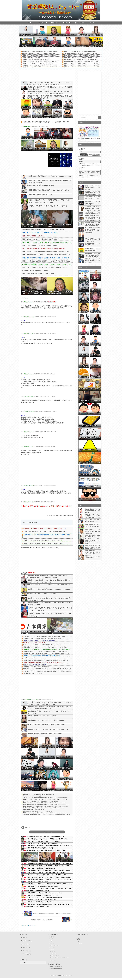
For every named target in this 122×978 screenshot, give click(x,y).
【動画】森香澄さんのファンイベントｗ (32, 673)
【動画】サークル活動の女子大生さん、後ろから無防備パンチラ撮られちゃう (41, 655)
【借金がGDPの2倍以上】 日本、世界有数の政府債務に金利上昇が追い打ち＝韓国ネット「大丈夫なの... (46, 799)
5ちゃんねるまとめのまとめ (56, 968)
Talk (78, 941)
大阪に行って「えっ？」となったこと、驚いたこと (35, 642)
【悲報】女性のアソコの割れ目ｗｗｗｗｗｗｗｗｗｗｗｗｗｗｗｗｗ (42, 543)
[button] (99, 117)
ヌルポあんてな (53, 953)
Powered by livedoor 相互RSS (29, 675)
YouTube (26, 297)
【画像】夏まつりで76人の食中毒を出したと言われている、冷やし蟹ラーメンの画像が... (46, 258)
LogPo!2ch (52, 936)
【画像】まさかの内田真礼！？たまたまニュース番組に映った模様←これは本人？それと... (46, 254)
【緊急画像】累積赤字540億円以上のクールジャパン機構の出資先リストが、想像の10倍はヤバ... (46, 647)
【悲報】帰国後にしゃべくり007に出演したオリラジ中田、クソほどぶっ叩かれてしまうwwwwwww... (45, 806)
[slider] (55, 165)
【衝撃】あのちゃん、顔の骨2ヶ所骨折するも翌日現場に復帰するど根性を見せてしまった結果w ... (46, 649)
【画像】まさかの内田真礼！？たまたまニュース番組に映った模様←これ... (40, 61)
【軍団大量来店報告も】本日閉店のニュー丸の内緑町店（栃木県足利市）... (82, 61)
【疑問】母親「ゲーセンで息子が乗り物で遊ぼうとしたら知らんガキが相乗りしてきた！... (46, 242)
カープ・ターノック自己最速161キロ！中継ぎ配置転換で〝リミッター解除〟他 (43, 248)
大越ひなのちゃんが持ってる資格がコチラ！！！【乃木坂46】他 (37, 811)
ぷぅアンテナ (52, 951)
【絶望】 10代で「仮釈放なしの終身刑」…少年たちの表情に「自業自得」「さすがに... (45, 267)
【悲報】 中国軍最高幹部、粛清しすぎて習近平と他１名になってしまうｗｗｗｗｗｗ (43, 662)
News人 (51, 939)
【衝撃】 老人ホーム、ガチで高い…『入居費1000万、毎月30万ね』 (40, 232)
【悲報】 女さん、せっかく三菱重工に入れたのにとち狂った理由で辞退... (39, 55)
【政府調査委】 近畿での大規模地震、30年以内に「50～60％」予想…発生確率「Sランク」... (45, 638)
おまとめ (52, 943)
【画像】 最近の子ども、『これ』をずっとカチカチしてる (36, 57)
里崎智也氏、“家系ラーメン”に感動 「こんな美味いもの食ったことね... (39, 53)
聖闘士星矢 (45, 547)
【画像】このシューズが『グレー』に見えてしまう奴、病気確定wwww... (39, 64)
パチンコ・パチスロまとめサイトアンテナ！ (59, 957)
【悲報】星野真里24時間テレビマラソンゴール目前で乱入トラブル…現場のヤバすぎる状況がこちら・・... (46, 804)
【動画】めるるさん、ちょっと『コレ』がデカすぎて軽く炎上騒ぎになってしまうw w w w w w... (44, 802)
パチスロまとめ (26, 547)
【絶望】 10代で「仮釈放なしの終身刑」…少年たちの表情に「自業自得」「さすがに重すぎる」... (46, 660)
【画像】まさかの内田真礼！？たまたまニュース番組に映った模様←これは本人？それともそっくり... (47, 651)
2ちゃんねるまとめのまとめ (56, 966)
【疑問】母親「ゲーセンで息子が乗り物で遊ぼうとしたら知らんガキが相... (40, 66)
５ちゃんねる (80, 943)
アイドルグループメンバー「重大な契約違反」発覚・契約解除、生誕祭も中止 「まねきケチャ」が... (47, 636)
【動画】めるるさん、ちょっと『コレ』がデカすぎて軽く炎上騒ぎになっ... (82, 55)
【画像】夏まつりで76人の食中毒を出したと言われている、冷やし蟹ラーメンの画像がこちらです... (47, 653)
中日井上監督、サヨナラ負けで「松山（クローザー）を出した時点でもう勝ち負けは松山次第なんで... (47, 668)
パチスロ (39, 547)
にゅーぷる (52, 947)
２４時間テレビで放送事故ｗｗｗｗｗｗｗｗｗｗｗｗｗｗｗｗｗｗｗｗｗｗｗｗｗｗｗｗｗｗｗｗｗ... (47, 658)
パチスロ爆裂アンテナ (54, 955)
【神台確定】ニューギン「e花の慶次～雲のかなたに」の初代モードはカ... (81, 59)
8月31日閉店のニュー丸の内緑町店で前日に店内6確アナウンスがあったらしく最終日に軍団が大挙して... (46, 797)
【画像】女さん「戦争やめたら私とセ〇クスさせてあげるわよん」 (40, 273)
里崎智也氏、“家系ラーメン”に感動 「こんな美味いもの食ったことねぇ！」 (44, 528)
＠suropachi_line (88, 138)
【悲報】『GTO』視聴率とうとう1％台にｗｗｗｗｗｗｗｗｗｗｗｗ (38, 68)
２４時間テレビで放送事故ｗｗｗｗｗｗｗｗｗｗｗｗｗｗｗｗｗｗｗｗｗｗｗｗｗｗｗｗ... (46, 264)
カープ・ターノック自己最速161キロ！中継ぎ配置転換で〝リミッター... (81, 53)
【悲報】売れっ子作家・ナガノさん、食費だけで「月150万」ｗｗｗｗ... (81, 57)
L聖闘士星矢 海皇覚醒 (54, 547)
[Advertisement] (47, 76)
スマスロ (33, 547)
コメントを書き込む (47, 831)
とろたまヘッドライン (54, 945)
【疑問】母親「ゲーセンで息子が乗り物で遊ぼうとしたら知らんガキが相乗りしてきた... (47, 534)
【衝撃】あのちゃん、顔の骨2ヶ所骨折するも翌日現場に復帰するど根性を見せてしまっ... (46, 251)
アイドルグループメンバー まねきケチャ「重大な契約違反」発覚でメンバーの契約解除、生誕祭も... (47, 671)
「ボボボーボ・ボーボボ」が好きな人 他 (32, 796)
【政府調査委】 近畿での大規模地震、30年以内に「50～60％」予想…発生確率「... (44, 229)
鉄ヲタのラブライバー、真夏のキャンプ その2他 (75, 68)
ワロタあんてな (53, 960)
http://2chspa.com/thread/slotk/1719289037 (62, 515)
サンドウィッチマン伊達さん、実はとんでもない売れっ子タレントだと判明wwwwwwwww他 (43, 807)
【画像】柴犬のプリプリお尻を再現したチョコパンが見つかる (37, 59)
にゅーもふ (52, 949)
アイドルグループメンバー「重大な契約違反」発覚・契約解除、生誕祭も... (40, 51)
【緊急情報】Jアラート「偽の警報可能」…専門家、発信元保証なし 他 (38, 794)
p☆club (51, 941)
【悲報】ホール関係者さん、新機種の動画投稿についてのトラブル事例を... (82, 64)
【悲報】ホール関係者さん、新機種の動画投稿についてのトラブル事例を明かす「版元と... (46, 261)
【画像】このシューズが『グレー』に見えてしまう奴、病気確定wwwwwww (42, 239)
